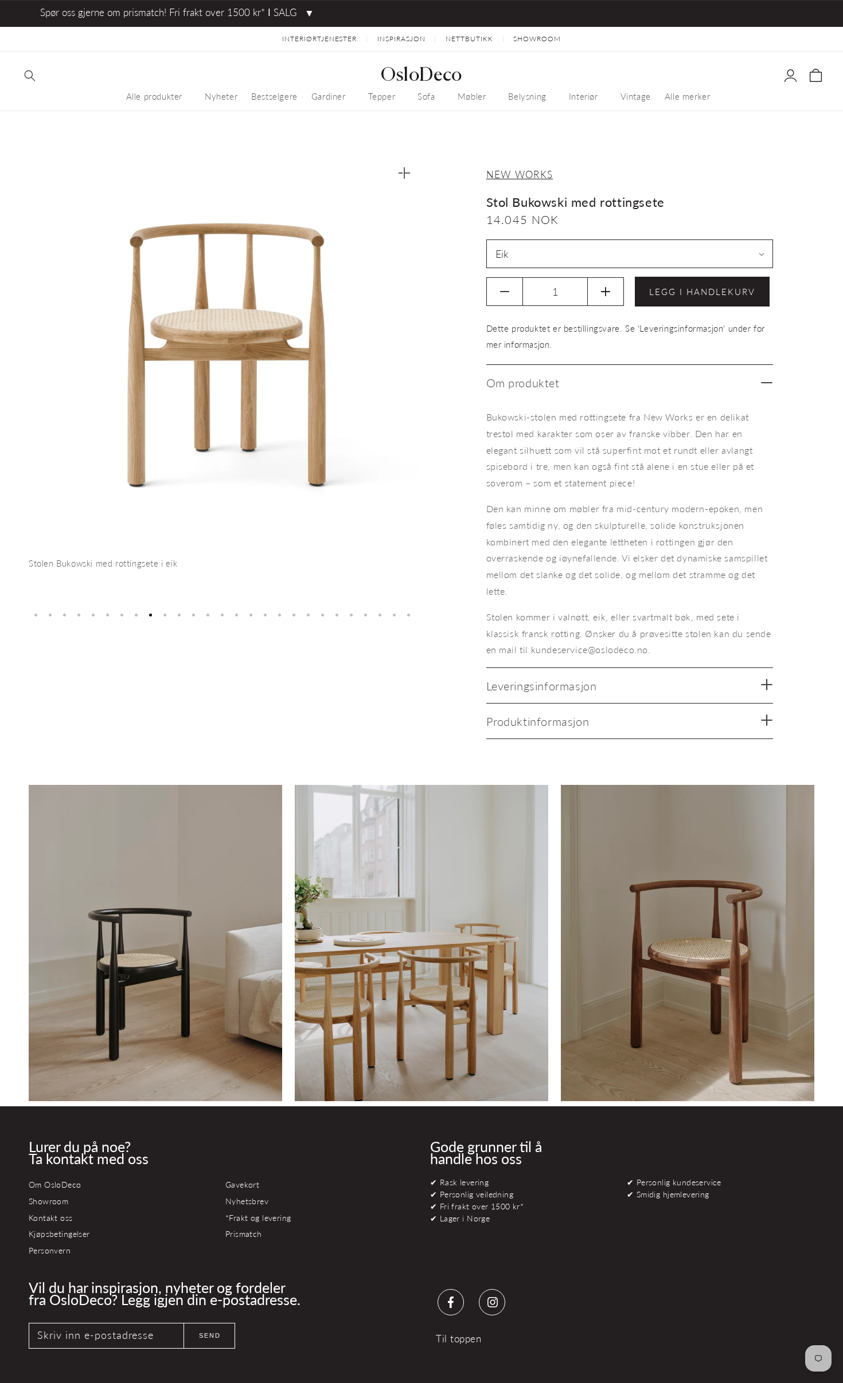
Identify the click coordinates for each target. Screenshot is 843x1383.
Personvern (50, 1250)
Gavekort (242, 1184)
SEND (210, 1335)
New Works (519, 174)
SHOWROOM (537, 38)
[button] (29, 75)
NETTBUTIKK (469, 38)
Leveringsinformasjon (541, 686)
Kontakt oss (51, 1218)
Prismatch (243, 1234)
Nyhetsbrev (246, 1201)
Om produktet (523, 383)
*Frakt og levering (258, 1218)
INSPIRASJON (401, 38)
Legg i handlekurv (702, 291)
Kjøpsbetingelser (59, 1234)
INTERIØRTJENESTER (319, 38)
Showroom (48, 1201)
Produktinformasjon (538, 721)
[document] (225, 379)
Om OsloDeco (55, 1184)
